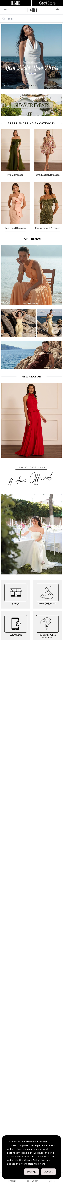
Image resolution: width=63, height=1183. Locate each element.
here (42, 1163)
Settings (31, 1171)
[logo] (31, 10)
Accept (48, 1171)
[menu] (5, 10)
